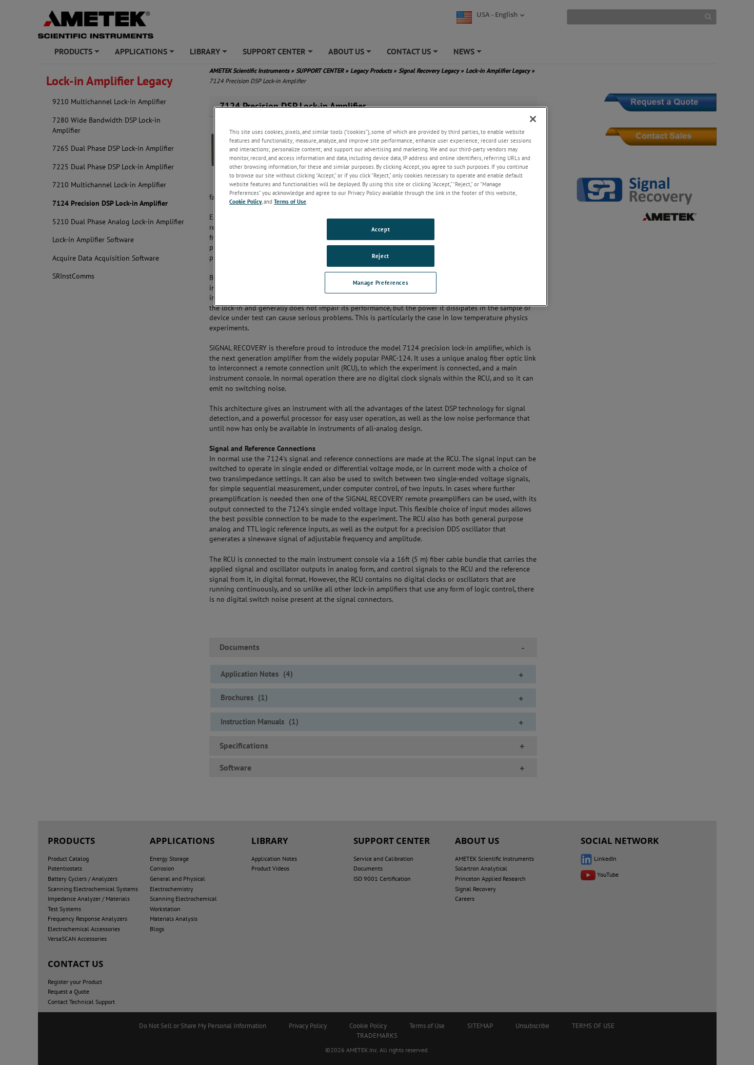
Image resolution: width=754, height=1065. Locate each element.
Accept (380, 229)
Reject (380, 256)
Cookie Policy (245, 201)
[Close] (533, 119)
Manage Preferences (380, 282)
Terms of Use (290, 201)
